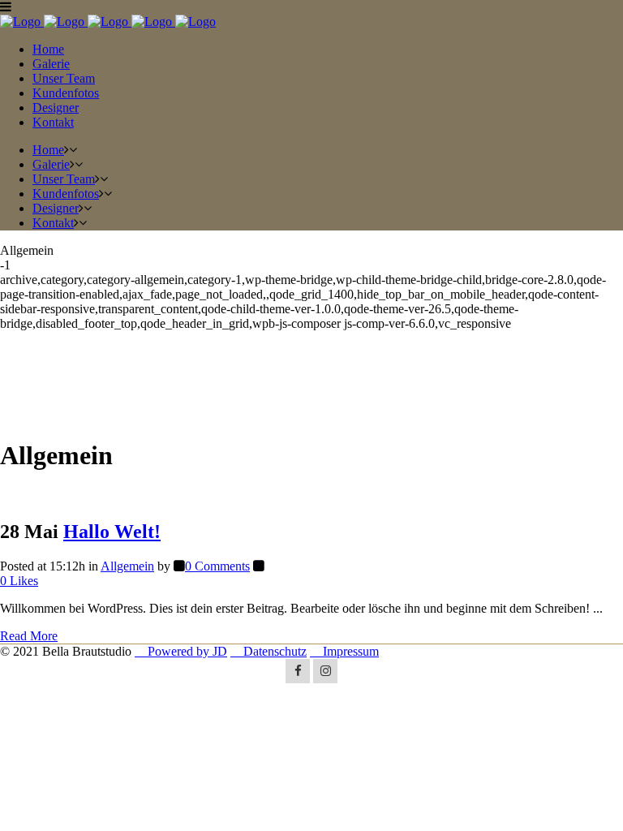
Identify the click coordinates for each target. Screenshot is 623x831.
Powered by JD (181, 651)
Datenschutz (268, 651)
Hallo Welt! (112, 531)
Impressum (344, 651)
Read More (29, 636)
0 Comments (217, 566)
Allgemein (127, 566)
